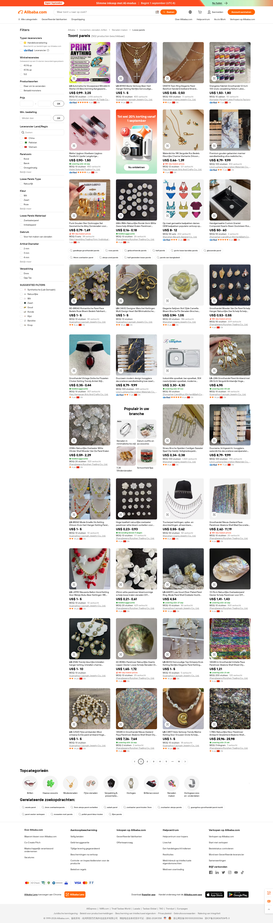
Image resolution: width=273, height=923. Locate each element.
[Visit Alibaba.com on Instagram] (230, 872)
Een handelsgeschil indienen (177, 848)
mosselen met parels (63, 814)
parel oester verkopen (35, 814)
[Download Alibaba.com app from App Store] (214, 894)
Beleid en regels (78, 869)
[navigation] (42, 396)
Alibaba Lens (31, 894)
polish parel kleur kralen (92, 814)
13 (179, 761)
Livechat (167, 842)
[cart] (200, 12)
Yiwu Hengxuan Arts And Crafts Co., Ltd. (182, 169)
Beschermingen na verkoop (84, 854)
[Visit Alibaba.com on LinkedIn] (217, 872)
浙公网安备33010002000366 (188, 918)
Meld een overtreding (173, 869)
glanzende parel (214, 250)
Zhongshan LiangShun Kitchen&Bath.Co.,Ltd (230, 237)
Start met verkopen (218, 842)
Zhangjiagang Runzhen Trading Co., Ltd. (135, 239)
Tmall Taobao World (121, 908)
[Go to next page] (185, 761)
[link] (269, 893)
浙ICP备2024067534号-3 (217, 918)
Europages (182, 908)
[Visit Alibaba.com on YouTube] (236, 872)
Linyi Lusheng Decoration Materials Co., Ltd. (230, 167)
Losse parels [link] (138, 30)
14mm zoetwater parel (83, 257)
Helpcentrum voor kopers (175, 836)
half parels (160, 250)
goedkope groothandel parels (86, 250)
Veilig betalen (77, 836)
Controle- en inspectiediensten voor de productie (89, 862)
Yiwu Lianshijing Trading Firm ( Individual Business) (89, 239)
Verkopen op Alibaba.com (221, 836)
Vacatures (29, 857)
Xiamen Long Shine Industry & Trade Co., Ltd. (89, 99)
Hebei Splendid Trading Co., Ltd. (84, 169)
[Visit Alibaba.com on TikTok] (242, 872)
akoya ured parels (110, 257)
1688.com (104, 908)
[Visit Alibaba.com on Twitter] (223, 872)
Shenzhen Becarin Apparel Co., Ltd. (180, 237)
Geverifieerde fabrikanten (129, 836)
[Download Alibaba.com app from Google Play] (238, 894)
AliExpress (91, 908)
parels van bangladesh (170, 257)
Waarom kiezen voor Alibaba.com (40, 836)
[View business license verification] (165, 918)
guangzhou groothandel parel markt (207, 807)
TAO (161, 908)
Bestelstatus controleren (221, 848)
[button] (157, 12)
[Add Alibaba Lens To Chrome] (74, 894)
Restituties (168, 854)
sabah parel (112, 807)
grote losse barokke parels (186, 250)
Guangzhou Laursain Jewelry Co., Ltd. (134, 99)
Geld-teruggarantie (79, 842)
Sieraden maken (120, 30)
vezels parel (30, 807)
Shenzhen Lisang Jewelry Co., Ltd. (179, 99)
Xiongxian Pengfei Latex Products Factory (229, 99)
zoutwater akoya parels (171, 807)
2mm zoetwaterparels (55, 807)
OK (58, 103)
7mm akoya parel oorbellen (86, 807)
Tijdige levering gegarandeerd (85, 848)
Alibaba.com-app (193, 894)
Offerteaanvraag (125, 842)
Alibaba (71, 30)
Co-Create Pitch (32, 842)
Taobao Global (149, 908)
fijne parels (117, 814)
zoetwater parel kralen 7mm (139, 807)
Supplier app (148, 894)
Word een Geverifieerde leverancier (226, 854)
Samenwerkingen (217, 860)
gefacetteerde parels (136, 250)
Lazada (136, 908)
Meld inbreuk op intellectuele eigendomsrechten (177, 862)
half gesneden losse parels (139, 257)
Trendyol (170, 908)
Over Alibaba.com (33, 830)
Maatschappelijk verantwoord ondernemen (38, 850)
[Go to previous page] (134, 761)
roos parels (113, 250)
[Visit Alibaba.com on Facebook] (211, 872)
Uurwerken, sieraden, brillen (93, 30)
